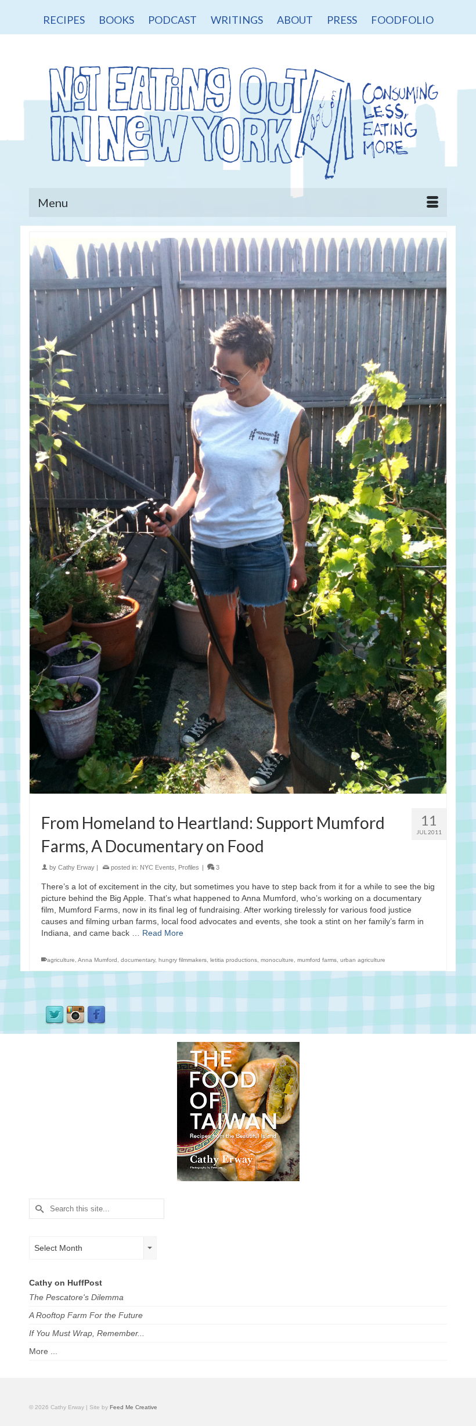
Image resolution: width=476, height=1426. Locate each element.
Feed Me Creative (133, 1407)
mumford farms (317, 960)
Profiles (188, 867)
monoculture (277, 960)
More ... (43, 1351)
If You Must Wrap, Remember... (87, 1333)
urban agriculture (362, 960)
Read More (162, 933)
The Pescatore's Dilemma (76, 1297)
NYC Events (157, 867)
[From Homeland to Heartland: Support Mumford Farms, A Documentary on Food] (238, 515)
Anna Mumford (97, 960)
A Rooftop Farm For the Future (86, 1315)
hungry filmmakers (182, 960)
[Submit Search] (37, 1209)
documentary (138, 960)
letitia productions (233, 960)
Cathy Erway (76, 867)
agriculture (61, 960)
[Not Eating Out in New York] (238, 118)
